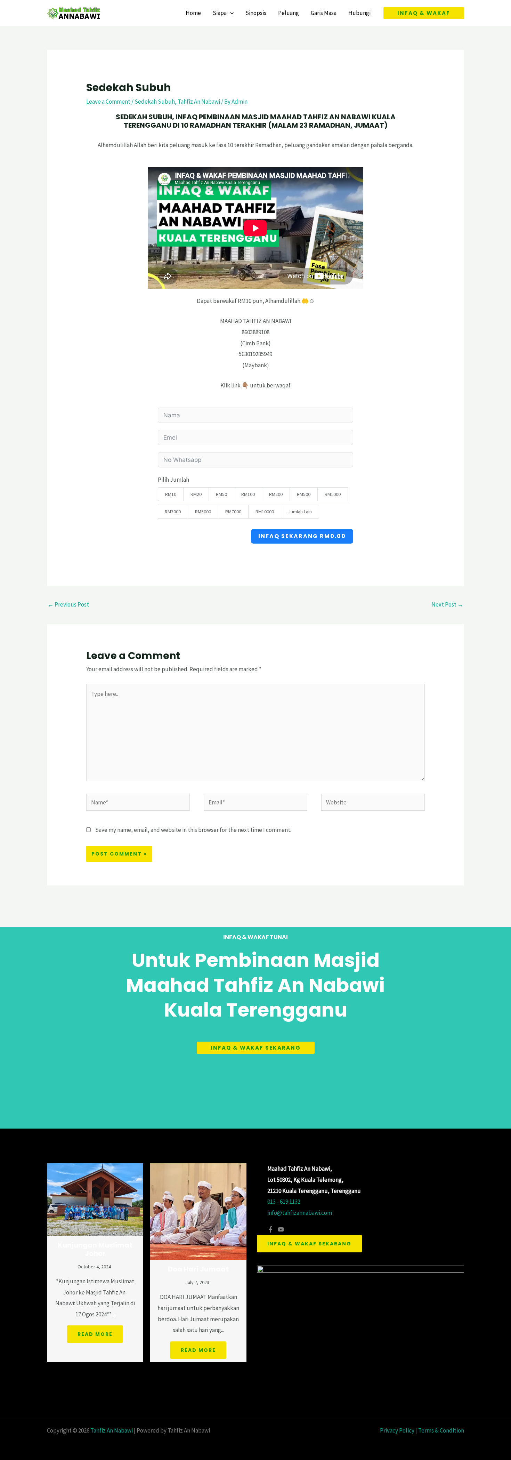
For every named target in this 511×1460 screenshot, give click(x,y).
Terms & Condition (441, 1430)
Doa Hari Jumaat (198, 1269)
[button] (230, 13)
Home (193, 13)
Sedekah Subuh (155, 101)
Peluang (288, 13)
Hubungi (359, 13)
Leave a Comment (108, 101)
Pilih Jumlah (173, 479)
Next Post (447, 604)
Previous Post (68, 604)
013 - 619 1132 (283, 1201)
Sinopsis (255, 13)
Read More (95, 1334)
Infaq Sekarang (302, 536)
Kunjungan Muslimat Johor (95, 1249)
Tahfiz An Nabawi (199, 101)
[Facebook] (270, 1229)
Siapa (220, 13)
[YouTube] (281, 1229)
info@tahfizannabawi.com (299, 1213)
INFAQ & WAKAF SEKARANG (309, 1243)
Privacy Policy (397, 1430)
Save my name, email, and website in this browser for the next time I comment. (193, 830)
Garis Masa (323, 13)
